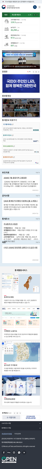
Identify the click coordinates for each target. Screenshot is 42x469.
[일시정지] (36, 72)
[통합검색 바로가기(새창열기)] (35, 7)
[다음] (37, 15)
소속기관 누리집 (5, 423)
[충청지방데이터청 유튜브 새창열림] (24, 452)
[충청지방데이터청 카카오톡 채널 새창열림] (19, 452)
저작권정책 (17, 434)
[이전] (34, 15)
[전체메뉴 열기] (38, 7)
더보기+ (38, 172)
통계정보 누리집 (5, 428)
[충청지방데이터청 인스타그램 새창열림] (14, 452)
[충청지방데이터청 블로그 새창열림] (9, 452)
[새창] (21, 108)
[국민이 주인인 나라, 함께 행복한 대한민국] (21, 83)
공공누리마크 (9, 460)
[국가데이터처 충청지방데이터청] (11, 7)
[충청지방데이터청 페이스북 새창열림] (4, 452)
